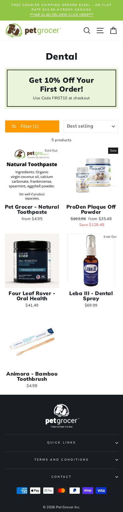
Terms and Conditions (61, 460)
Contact (61, 477)
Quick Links (61, 443)
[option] (61, 10)
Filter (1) (29, 126)
